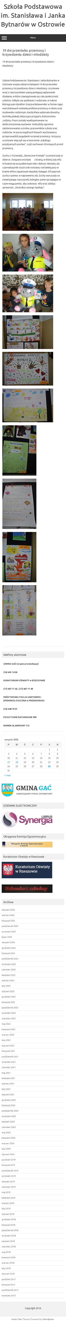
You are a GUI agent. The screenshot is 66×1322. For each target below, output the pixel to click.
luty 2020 (6, 1149)
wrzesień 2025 (9, 931)
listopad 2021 (8, 1051)
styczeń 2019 (8, 1214)
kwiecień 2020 (8, 1138)
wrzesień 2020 (9, 1116)
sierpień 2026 (8, 910)
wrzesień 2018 (9, 1235)
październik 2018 (10, 1230)
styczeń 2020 (8, 1154)
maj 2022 (6, 1024)
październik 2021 (10, 1056)
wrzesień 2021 (9, 1062)
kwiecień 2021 (8, 1078)
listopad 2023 (8, 953)
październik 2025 (10, 926)
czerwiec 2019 (9, 1187)
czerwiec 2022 (9, 1018)
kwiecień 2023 (8, 975)
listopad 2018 (8, 1225)
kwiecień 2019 (8, 1198)
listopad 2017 (8, 1284)
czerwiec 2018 (9, 1246)
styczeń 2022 (8, 1045)
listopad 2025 (8, 921)
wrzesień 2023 (9, 964)
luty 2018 (6, 1268)
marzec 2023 (8, 980)
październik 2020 (10, 1111)
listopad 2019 (8, 1165)
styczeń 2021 (8, 1094)
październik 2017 (10, 1290)
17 (8, 762)
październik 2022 (10, 1007)
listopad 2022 (8, 1002)
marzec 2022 (8, 1035)
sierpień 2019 (8, 1181)
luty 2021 (6, 1089)
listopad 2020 (8, 1105)
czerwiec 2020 (9, 1127)
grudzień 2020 (9, 1100)
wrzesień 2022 (9, 1013)
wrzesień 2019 (9, 1176)
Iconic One (17, 1319)
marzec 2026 (8, 915)
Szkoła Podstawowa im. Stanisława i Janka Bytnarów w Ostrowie (33, 15)
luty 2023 (6, 986)
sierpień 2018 (8, 1241)
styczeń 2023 (8, 991)
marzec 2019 (8, 1203)
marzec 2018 (8, 1263)
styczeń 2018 (8, 1274)
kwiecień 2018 (8, 1257)
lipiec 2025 (7, 937)
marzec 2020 (8, 1143)
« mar (7, 775)
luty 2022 (6, 1040)
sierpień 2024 (8, 942)
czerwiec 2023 (9, 969)
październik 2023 (10, 958)
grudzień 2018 (9, 1219)
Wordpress (48, 1319)
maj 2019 (6, 1192)
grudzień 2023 (9, 948)
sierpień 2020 (8, 1121)
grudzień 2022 (9, 996)
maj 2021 (6, 1073)
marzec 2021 (8, 1083)
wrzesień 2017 (9, 1295)
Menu (33, 37)
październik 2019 (10, 1170)
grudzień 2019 (9, 1159)
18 (17, 762)
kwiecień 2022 (8, 1029)
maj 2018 (6, 1252)
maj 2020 (6, 1132)
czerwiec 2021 (9, 1067)
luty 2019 (6, 1208)
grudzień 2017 (9, 1279)
